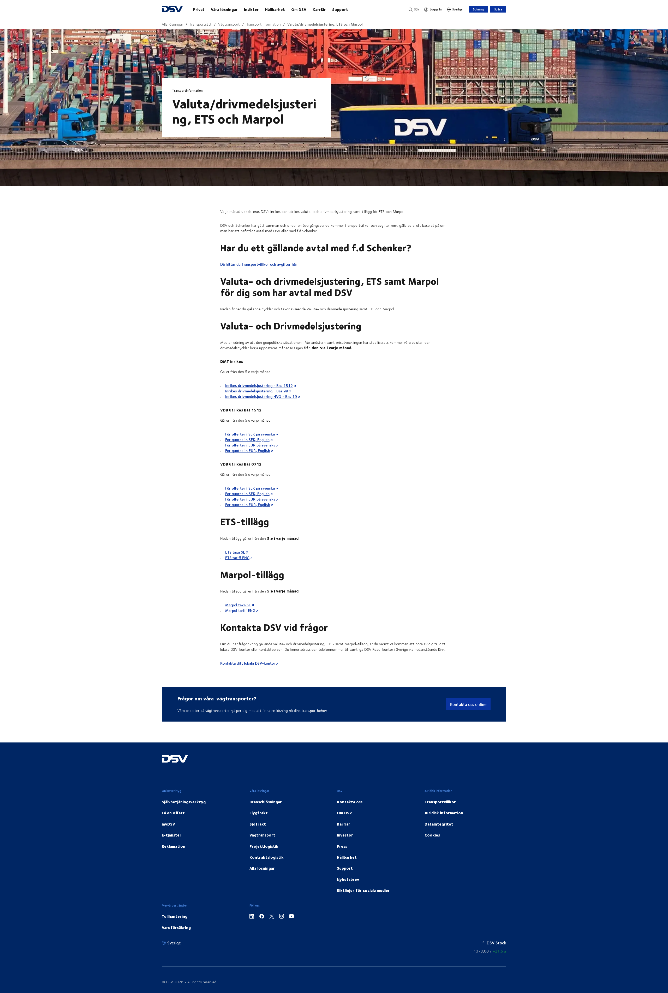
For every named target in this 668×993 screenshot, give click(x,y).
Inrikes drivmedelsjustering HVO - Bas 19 (261, 396)
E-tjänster (171, 835)
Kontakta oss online (468, 704)
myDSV (168, 824)
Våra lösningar (224, 9)
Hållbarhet (275, 9)
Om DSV (298, 9)
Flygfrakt (258, 813)
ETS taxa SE (235, 552)
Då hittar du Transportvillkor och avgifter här (258, 264)
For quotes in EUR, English (247, 451)
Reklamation (173, 846)
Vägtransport (229, 24)
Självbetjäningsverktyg (184, 802)
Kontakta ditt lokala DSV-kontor (247, 663)
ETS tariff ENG (237, 558)
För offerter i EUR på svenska (250, 445)
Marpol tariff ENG (240, 610)
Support (340, 9)
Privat (199, 9)
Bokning (478, 9)
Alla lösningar (172, 24)
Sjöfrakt (257, 824)
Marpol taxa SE (238, 605)
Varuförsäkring (176, 927)
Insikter (251, 9)
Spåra (498, 9)
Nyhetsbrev (348, 879)
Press (342, 846)
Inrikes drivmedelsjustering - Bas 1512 (259, 385)
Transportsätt (201, 24)
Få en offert (173, 813)
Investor (345, 835)
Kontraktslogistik (266, 857)
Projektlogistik (263, 846)
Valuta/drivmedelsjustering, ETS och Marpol (325, 24)
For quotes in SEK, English (247, 440)
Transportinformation (263, 24)
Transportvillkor (440, 802)
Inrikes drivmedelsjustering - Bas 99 (256, 391)
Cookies (432, 835)
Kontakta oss (349, 802)
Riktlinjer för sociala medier (363, 890)
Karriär (319, 9)
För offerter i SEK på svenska (250, 434)
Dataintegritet (439, 824)
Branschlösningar (265, 802)
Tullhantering (174, 916)
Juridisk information (444, 813)
